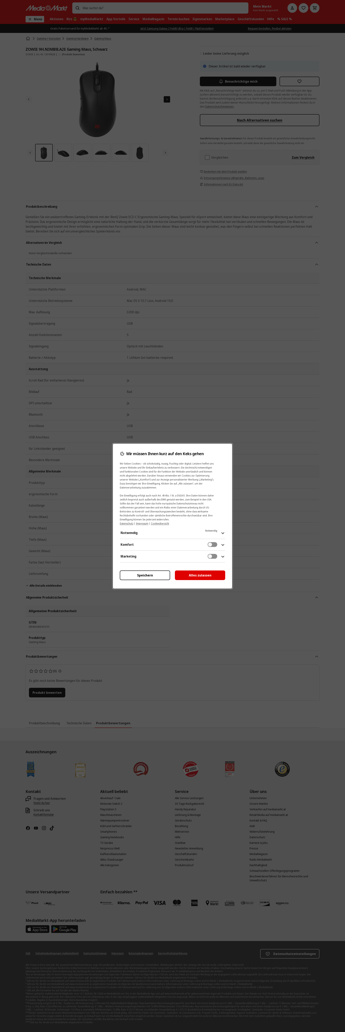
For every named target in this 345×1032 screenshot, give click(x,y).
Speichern (145, 575)
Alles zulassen (200, 575)
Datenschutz (126, 523)
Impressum (142, 523)
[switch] (212, 544)
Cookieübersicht (160, 523)
